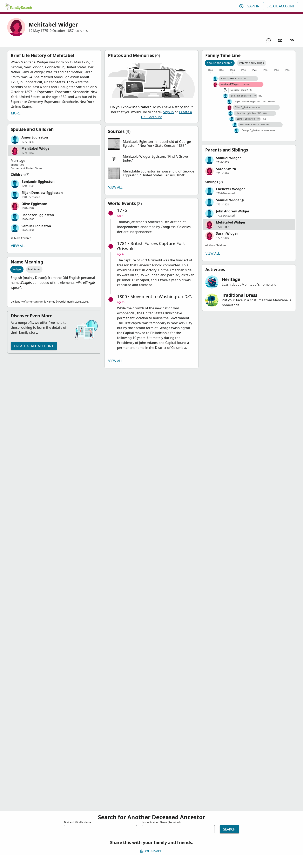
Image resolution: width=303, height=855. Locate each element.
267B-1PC (82, 31)
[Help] (241, 6)
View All (18, 245)
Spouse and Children (219, 63)
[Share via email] (280, 40)
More (16, 113)
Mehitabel (34, 269)
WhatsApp (153, 851)
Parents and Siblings (251, 63)
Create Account (281, 6)
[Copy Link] (292, 40)
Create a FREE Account (33, 346)
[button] (54, 139)
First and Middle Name (77, 822)
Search (229, 829)
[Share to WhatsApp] (268, 40)
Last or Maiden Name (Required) (161, 822)
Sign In (253, 6)
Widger (17, 269)
